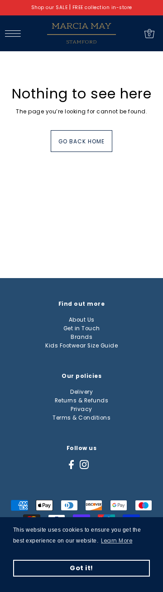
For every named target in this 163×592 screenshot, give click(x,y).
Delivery (81, 392)
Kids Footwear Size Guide (81, 345)
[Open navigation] (15, 33)
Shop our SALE (49, 7)
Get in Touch (81, 328)
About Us (82, 319)
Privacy (81, 409)
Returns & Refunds (82, 400)
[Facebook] (71, 464)
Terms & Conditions (81, 417)
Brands (81, 337)
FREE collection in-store (102, 7)
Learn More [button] (116, 540)
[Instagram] (84, 464)
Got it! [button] (81, 567)
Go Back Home (81, 141)
